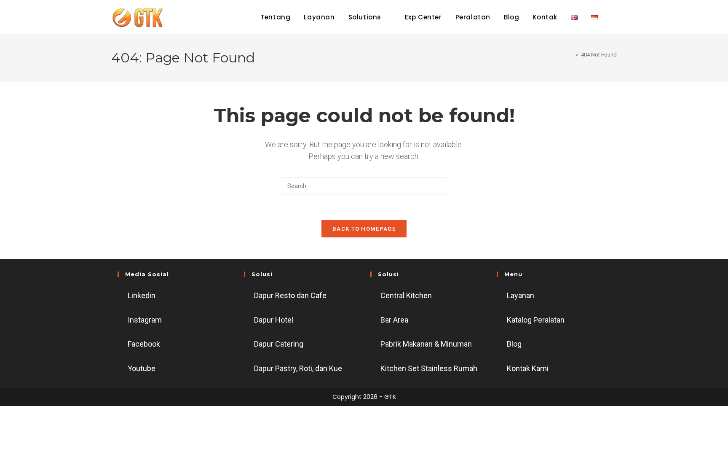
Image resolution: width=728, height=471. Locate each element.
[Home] (571, 54)
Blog (514, 343)
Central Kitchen (406, 295)
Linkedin (141, 295)
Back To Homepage (364, 229)
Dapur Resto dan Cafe (290, 295)
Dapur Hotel (273, 319)
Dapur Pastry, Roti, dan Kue (298, 368)
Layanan (520, 295)
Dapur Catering (278, 343)
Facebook (144, 343)
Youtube (141, 368)
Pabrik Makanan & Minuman (426, 343)
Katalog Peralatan (536, 319)
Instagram (145, 319)
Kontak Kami (528, 368)
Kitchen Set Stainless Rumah (428, 368)
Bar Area (394, 319)
